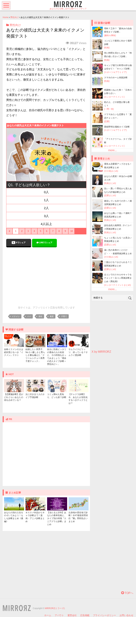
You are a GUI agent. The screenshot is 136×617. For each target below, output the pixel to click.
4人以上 (46, 224)
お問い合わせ (126, 615)
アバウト (59, 615)
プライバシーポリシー (104, 615)
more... (112, 150)
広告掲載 (84, 615)
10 (71, 231)
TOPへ (128, 593)
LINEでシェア (45, 242)
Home (5, 17)
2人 (46, 208)
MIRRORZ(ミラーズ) (55, 608)
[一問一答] (109, 109)
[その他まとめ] (111, 171)
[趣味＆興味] (110, 35)
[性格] (106, 47)
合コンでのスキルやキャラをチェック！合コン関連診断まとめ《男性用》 (118, 278)
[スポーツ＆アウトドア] (115, 72)
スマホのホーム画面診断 (116, 77)
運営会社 (72, 615)
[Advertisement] (46, 275)
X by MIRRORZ (101, 351)
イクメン (16, 316)
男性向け (14, 17)
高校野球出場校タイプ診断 (117, 127)
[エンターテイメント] (114, 97)
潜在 (40, 316)
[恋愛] (106, 121)
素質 (52, 316)
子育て (64, 316)
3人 (46, 216)
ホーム (47, 615)
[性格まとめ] (110, 183)
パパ (29, 316)
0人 (46, 192)
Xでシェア (20, 242)
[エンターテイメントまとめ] (117, 285)
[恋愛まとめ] (110, 195)
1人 (46, 200)
